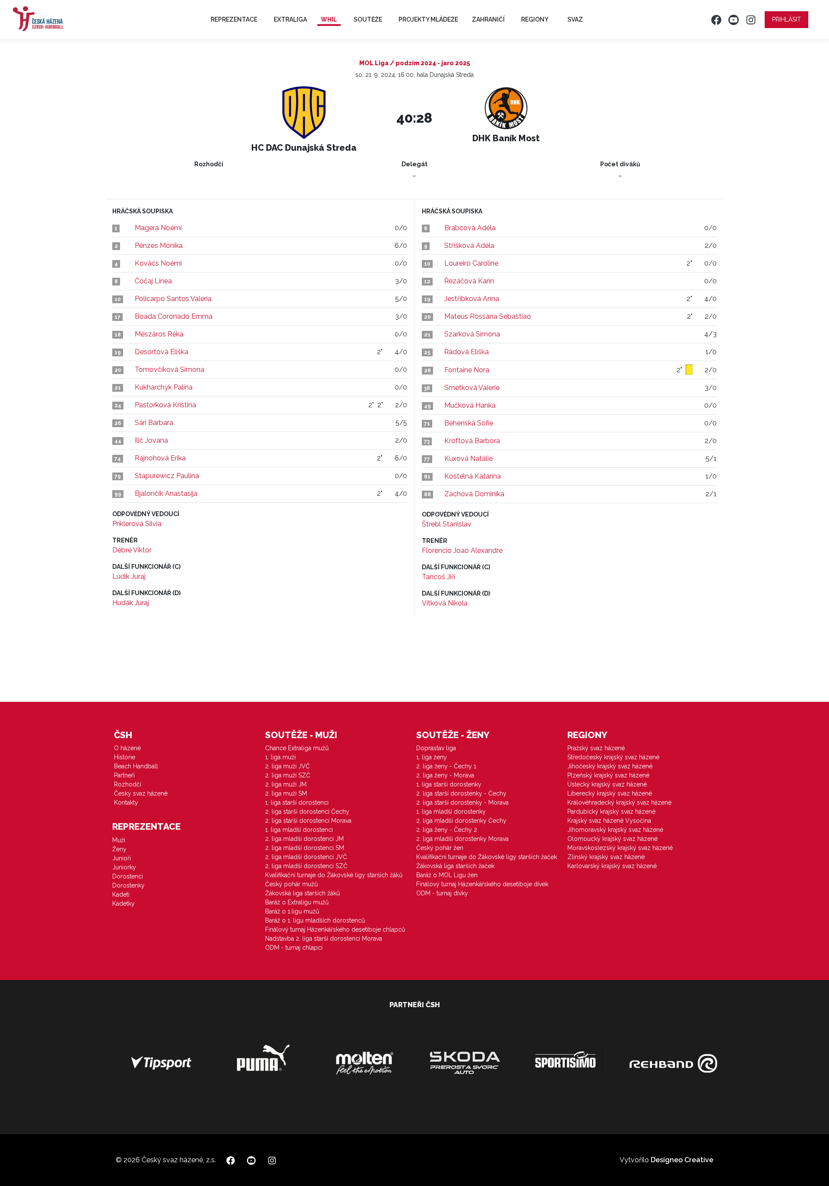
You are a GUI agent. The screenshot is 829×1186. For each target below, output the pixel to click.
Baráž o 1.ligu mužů (292, 911)
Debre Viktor (132, 550)
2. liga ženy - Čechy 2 (446, 829)
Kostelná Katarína (472, 476)
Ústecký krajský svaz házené (607, 784)
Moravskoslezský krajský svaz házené (620, 847)
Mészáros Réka (159, 334)
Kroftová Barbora (472, 441)
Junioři (121, 858)
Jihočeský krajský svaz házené (609, 766)
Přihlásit (786, 19)
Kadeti (121, 894)
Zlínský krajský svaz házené (606, 856)
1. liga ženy (431, 757)
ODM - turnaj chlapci (294, 947)
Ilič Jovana (151, 440)
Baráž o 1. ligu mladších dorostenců (315, 920)
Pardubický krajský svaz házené (611, 811)
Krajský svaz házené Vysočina (609, 820)
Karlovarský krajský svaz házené (612, 866)
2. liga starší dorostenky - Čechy (461, 793)
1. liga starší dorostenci (297, 802)
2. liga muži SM (286, 793)
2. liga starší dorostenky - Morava (462, 802)
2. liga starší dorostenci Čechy (307, 811)
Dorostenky (128, 885)
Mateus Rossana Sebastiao (487, 316)
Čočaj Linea (153, 281)
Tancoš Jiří (438, 577)
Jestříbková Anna (471, 299)
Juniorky (124, 867)
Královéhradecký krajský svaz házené (619, 802)
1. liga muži (280, 757)
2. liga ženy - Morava (445, 775)
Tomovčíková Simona (169, 369)
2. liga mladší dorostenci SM (304, 847)
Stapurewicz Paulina (167, 476)
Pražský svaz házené (596, 748)
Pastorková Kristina (165, 405)
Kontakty (126, 802)
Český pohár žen (439, 847)
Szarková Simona (472, 334)
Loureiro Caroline (471, 263)
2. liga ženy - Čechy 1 (446, 766)
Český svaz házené (141, 793)
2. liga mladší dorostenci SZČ (306, 866)
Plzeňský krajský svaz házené (608, 775)
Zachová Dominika (474, 494)
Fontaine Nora (466, 370)
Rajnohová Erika (160, 458)
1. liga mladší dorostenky (451, 811)
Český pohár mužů (291, 884)
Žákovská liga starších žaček (455, 866)
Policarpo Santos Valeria (173, 299)
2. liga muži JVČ (287, 766)
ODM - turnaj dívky (442, 893)
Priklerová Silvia (136, 524)
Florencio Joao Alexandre (462, 550)
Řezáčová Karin (469, 281)
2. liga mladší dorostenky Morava (462, 838)
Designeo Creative (682, 1160)
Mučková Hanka (470, 405)
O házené (127, 748)
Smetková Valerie (472, 388)
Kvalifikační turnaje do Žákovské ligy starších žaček (486, 856)
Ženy (119, 849)
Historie (124, 757)
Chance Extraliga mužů (297, 748)
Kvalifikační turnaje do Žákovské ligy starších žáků (333, 875)
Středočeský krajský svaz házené (613, 757)
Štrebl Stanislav (446, 524)
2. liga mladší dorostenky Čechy (461, 820)
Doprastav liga (436, 748)
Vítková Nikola (445, 603)
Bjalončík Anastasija (166, 493)
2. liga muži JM (286, 784)
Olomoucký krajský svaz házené (612, 838)
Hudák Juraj (130, 603)
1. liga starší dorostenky (448, 784)
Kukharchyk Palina (164, 387)
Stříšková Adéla (469, 245)
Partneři (124, 775)
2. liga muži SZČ (287, 775)
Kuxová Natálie (468, 458)
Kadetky (123, 903)
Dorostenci (127, 876)
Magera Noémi (158, 228)
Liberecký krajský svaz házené (609, 793)
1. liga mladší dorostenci (299, 829)
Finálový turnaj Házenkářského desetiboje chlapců (335, 929)
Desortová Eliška (161, 352)
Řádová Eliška (466, 352)
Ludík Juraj (129, 576)
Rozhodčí (127, 784)
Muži (118, 840)
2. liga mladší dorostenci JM (304, 838)
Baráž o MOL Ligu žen (447, 875)
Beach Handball (136, 766)
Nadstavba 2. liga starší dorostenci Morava (323, 938)
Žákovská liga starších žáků (302, 893)
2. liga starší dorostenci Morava (308, 820)
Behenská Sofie (468, 423)
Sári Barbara (154, 423)
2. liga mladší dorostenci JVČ (306, 856)
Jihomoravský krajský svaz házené (615, 829)
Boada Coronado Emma (173, 316)
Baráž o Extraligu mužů (297, 902)
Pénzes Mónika (159, 245)
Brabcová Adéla (470, 228)
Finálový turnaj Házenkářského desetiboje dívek (482, 884)
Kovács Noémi (158, 263)
